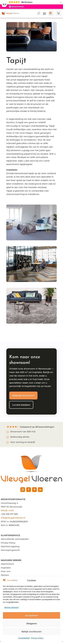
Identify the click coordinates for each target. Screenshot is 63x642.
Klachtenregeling (10, 546)
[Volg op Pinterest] (34, 489)
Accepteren (31, 615)
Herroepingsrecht (10, 550)
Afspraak (51, 13)
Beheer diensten (11, 607)
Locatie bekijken (21, 404)
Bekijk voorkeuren (32, 631)
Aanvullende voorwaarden (15, 539)
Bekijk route (7, 510)
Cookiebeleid (24, 638)
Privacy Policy (37, 638)
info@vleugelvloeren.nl (13, 517)
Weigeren (31, 623)
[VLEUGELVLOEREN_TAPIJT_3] (31, 323)
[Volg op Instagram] (22, 489)
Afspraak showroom (23, 395)
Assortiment (7, 564)
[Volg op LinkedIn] (40, 489)
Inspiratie (6, 567)
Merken (5, 575)
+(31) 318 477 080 (9, 514)
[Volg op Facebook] (28, 489)
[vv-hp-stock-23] (31, 239)
